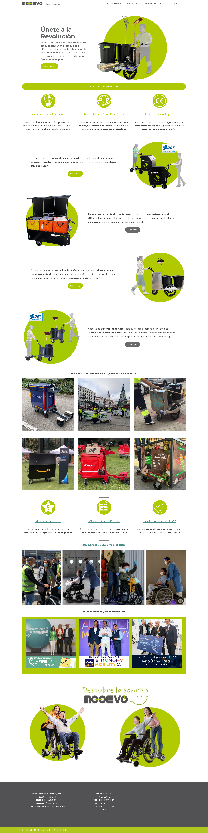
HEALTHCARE (150, 3)
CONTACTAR (176, 3)
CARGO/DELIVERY (113, 3)
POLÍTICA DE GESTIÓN (104, 806)
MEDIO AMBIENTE (133, 3)
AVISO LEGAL (104, 797)
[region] (104, 47)
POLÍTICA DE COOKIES (104, 803)
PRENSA (163, 3)
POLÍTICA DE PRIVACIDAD (103, 800)
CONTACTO (104, 809)
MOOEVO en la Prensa (104, 521)
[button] (104, 47)
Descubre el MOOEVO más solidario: (104, 545)
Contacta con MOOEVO (159, 521)
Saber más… (75, 174)
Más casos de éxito (48, 521)
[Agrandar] (181, 552)
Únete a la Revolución (58, 33)
